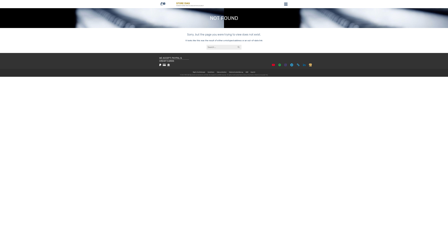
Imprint (253, 72)
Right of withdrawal (199, 72)
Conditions (211, 72)
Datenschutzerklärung (236, 72)
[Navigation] (286, 4)
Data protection (222, 72)
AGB (247, 72)
